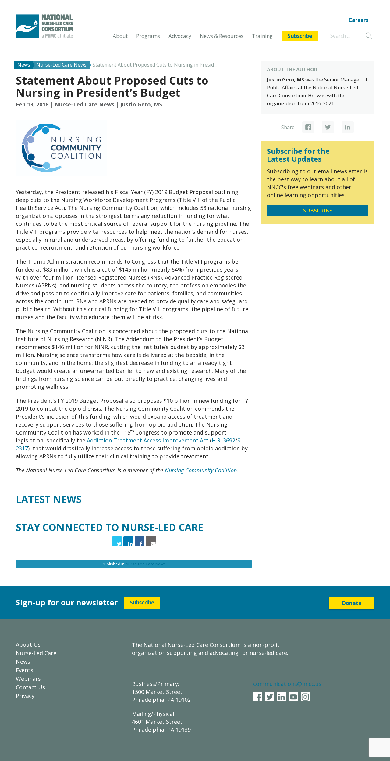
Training (262, 35)
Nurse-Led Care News (84, 104)
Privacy (25, 695)
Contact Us (30, 687)
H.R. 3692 (223, 440)
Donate (351, 603)
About (120, 35)
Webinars (28, 678)
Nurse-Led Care (36, 653)
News (23, 661)
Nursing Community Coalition (201, 470)
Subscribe (300, 35)
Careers (358, 20)
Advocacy (179, 35)
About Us (28, 644)
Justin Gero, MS (141, 104)
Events (24, 670)
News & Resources (221, 35)
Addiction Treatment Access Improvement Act (147, 440)
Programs (148, 35)
